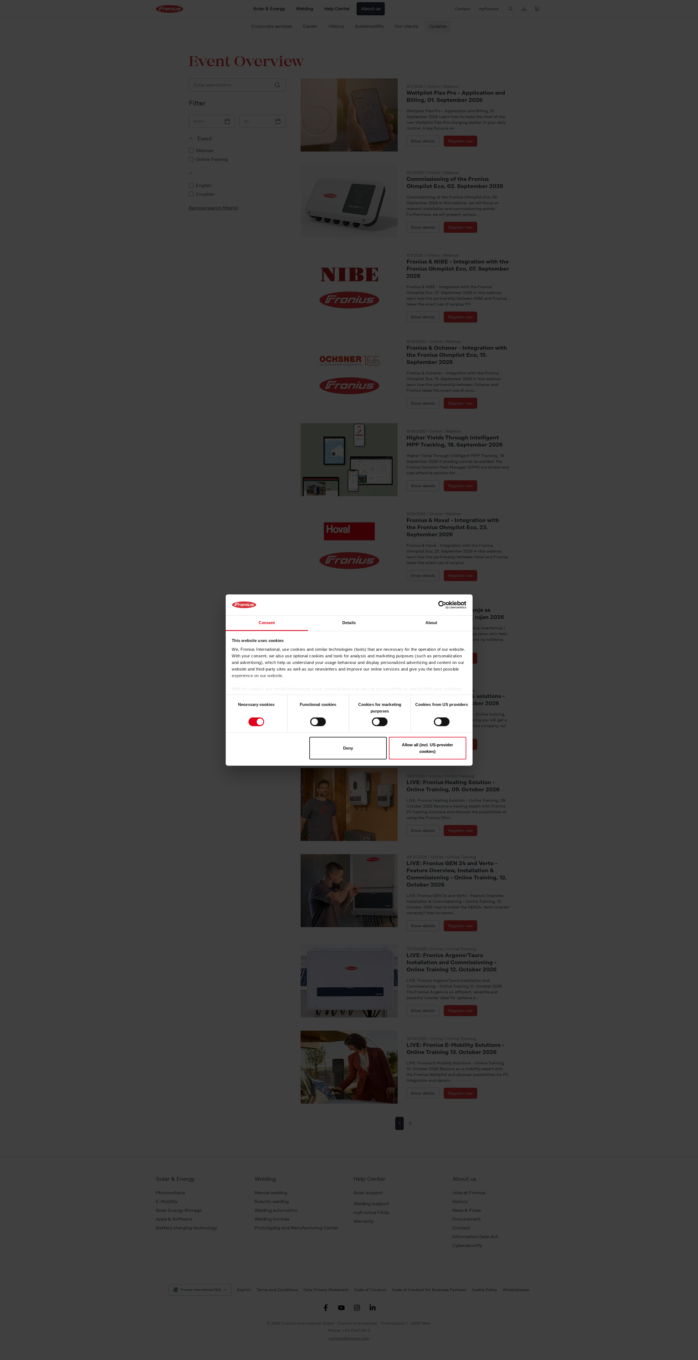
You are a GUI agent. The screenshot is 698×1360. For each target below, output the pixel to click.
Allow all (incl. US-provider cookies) (427, 747)
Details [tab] (349, 622)
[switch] (318, 721)
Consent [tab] (267, 622)
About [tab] (431, 622)
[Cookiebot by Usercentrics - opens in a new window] (442, 605)
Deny (348, 747)
